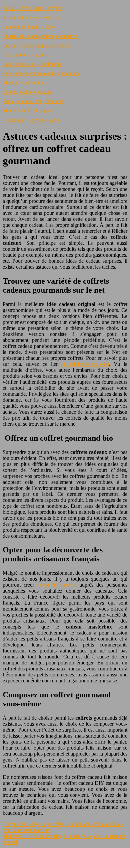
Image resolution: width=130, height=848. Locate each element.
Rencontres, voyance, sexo (31, 120)
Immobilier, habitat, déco (29, 27)
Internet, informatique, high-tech (36, 45)
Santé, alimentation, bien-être (33, 101)
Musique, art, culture (24, 82)
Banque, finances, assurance (32, 17)
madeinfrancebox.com (85, 364)
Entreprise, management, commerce (40, 36)
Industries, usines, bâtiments (32, 64)
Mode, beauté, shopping (28, 110)
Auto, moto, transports (26, 55)
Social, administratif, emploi (32, 8)
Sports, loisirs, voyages (27, 92)
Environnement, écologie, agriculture (41, 73)
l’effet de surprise (57, 585)
